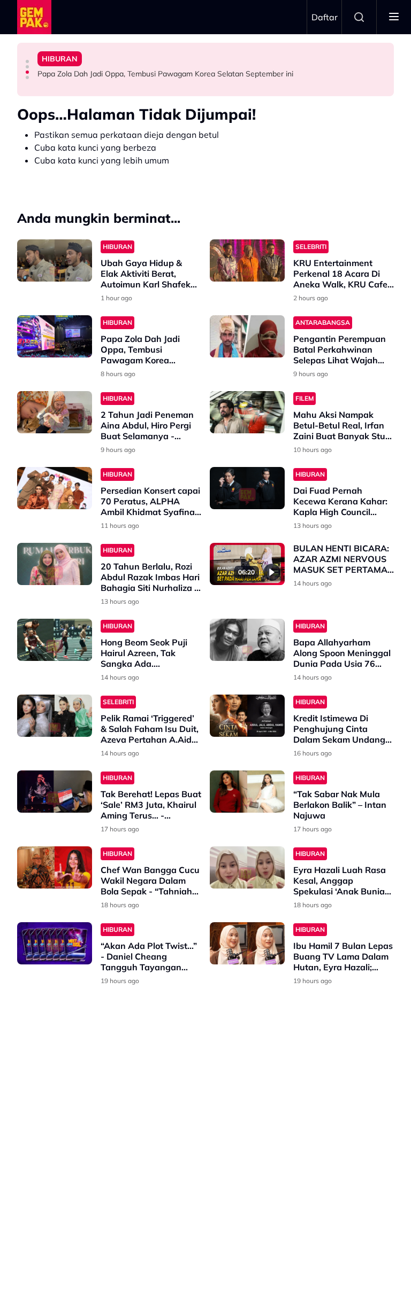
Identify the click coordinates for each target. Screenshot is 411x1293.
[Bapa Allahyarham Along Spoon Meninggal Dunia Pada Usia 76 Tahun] (247, 640)
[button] (27, 61)
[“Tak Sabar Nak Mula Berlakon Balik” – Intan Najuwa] (247, 791)
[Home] (34, 17)
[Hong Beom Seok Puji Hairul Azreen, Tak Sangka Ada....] (54, 640)
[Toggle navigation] (394, 17)
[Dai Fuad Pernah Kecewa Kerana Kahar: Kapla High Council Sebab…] (247, 488)
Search (359, 17)
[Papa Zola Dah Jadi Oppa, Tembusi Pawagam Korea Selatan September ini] (54, 336)
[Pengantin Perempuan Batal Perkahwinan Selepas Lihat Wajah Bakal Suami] (247, 336)
